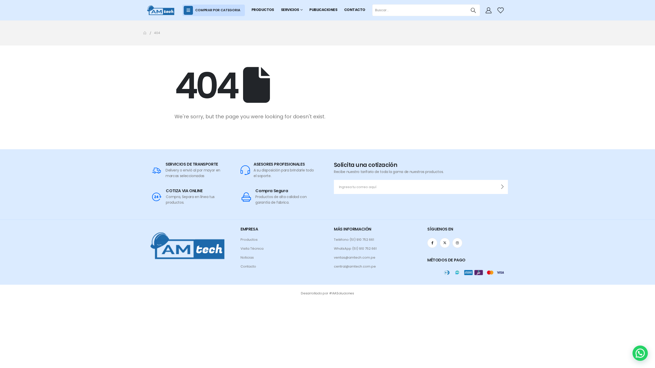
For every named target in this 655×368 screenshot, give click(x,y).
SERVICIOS (290, 9)
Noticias (247, 257)
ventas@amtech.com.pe (354, 257)
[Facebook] (432, 243)
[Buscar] (473, 10)
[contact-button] (502, 187)
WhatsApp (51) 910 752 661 (355, 248)
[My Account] (489, 10)
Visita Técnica (252, 248)
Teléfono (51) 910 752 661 (354, 239)
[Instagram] (457, 243)
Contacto (248, 266)
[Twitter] (445, 243)
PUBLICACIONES (323, 9)
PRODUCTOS (263, 9)
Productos (249, 239)
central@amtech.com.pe (355, 266)
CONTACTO (354, 9)
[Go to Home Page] (145, 33)
